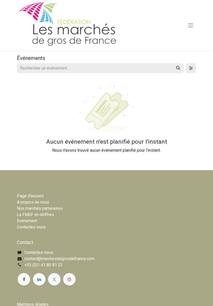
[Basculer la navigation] (190, 25)
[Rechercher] (178, 68)
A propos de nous (33, 202)
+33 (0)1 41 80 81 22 (43, 264)
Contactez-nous (31, 227)
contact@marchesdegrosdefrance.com (59, 258)
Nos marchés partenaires (40, 208)
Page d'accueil (30, 195)
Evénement (27, 220)
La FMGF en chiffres (35, 214)
